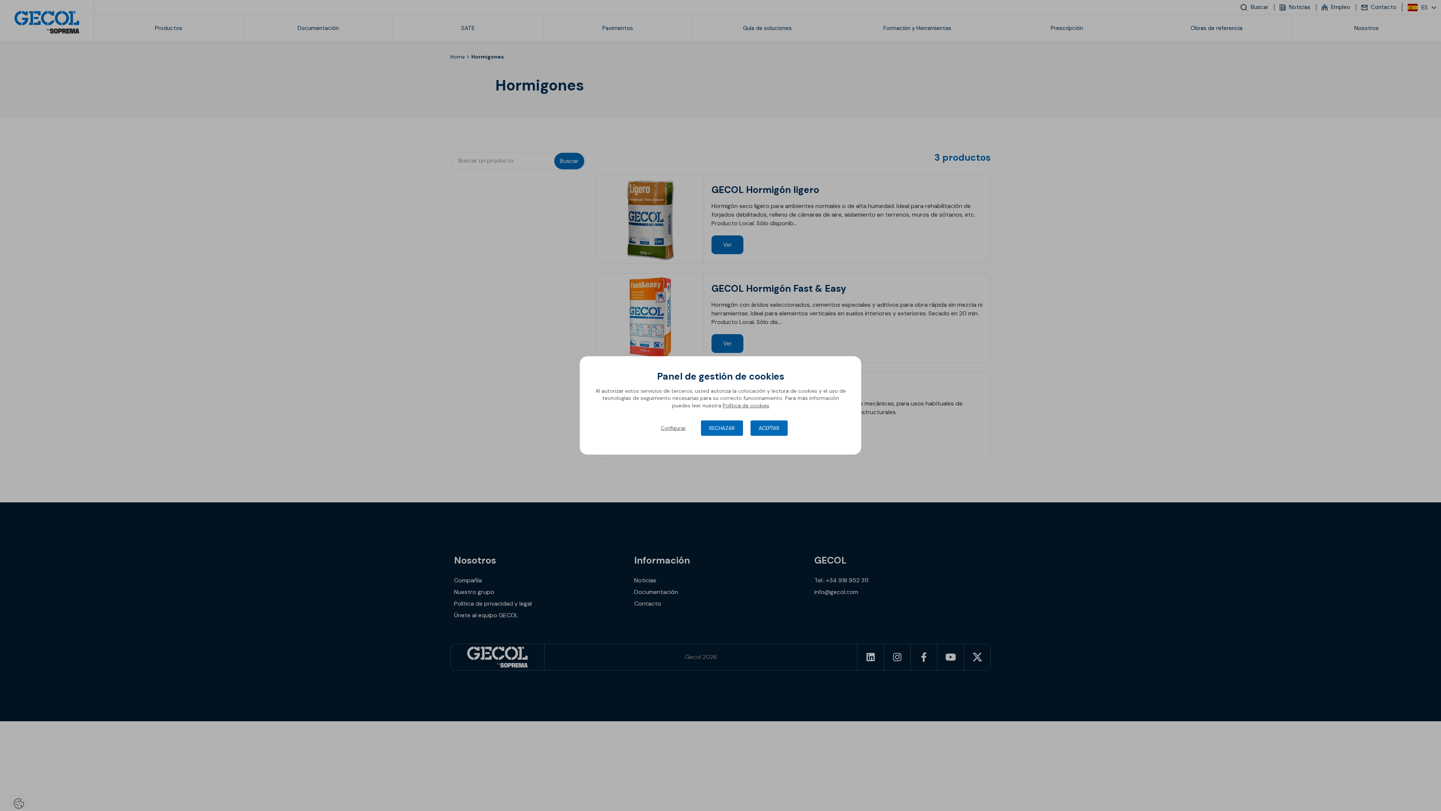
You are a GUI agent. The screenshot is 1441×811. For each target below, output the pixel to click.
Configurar (673, 428)
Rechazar (722, 428)
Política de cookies (746, 405)
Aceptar (769, 428)
